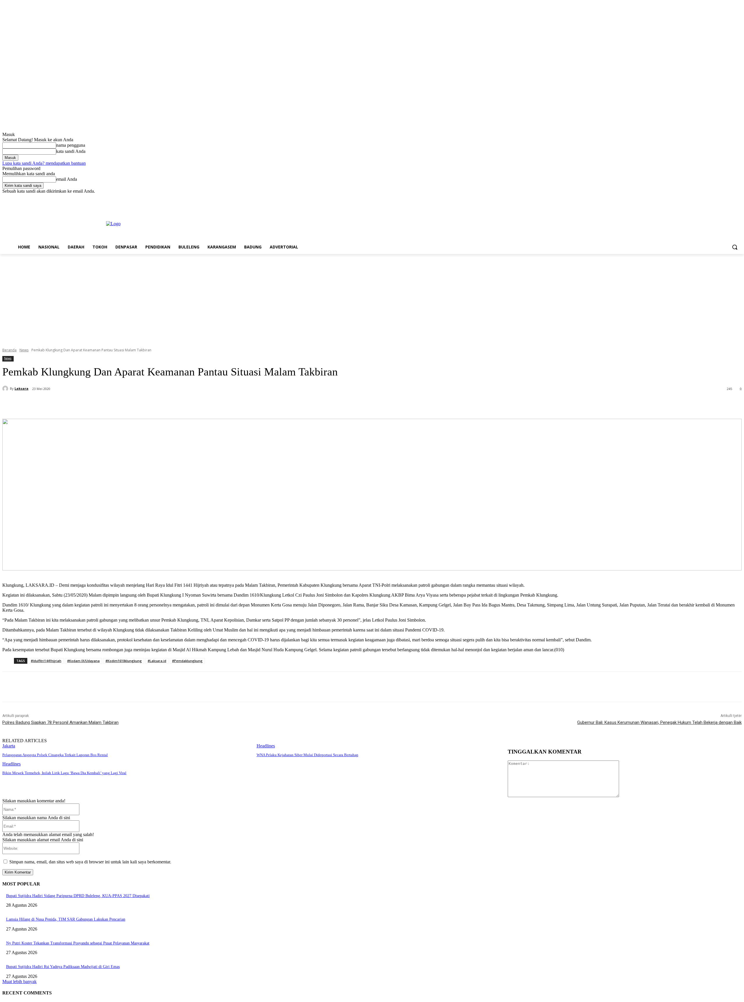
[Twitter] (722, 198)
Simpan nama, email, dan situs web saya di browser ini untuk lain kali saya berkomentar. (90, 861)
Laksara (21, 388)
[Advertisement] (372, 297)
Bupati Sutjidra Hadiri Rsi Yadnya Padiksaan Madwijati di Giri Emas (63, 967)
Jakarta (8, 745)
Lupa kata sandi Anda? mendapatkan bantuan (44, 163)
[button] (735, 247)
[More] (143, 404)
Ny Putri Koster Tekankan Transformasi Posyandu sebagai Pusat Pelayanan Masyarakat (77, 943)
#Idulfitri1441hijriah (46, 661)
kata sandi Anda (70, 151)
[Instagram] (714, 198)
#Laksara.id (157, 661)
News (23, 350)
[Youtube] (738, 198)
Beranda (9, 350)
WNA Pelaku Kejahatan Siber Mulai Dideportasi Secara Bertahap (307, 755)
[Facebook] (706, 198)
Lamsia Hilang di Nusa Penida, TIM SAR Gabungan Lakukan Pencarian (65, 919)
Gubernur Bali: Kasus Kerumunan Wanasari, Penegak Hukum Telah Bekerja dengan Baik (659, 722)
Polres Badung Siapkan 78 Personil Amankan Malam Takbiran (60, 722)
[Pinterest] (101, 404)
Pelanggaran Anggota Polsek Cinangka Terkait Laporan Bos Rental (55, 755)
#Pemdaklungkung (187, 661)
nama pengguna (70, 145)
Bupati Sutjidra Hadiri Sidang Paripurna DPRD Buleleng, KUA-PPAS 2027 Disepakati (78, 896)
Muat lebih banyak (19, 981)
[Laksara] (6, 388)
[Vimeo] (730, 198)
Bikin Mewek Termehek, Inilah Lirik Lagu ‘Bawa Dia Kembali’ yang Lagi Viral (64, 773)
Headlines (266, 745)
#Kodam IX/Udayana (83, 661)
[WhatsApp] (122, 404)
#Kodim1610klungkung (123, 661)
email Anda (66, 179)
